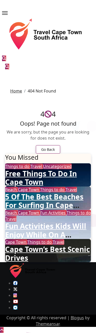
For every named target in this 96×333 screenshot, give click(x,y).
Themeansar (47, 324)
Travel (36, 166)
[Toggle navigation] (5, 13)
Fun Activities (53, 213)
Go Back (48, 149)
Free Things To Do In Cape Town (41, 178)
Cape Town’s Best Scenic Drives (47, 253)
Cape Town (29, 189)
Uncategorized (57, 166)
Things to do (17, 166)
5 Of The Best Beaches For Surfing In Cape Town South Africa (44, 205)
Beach (11, 189)
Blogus (77, 318)
